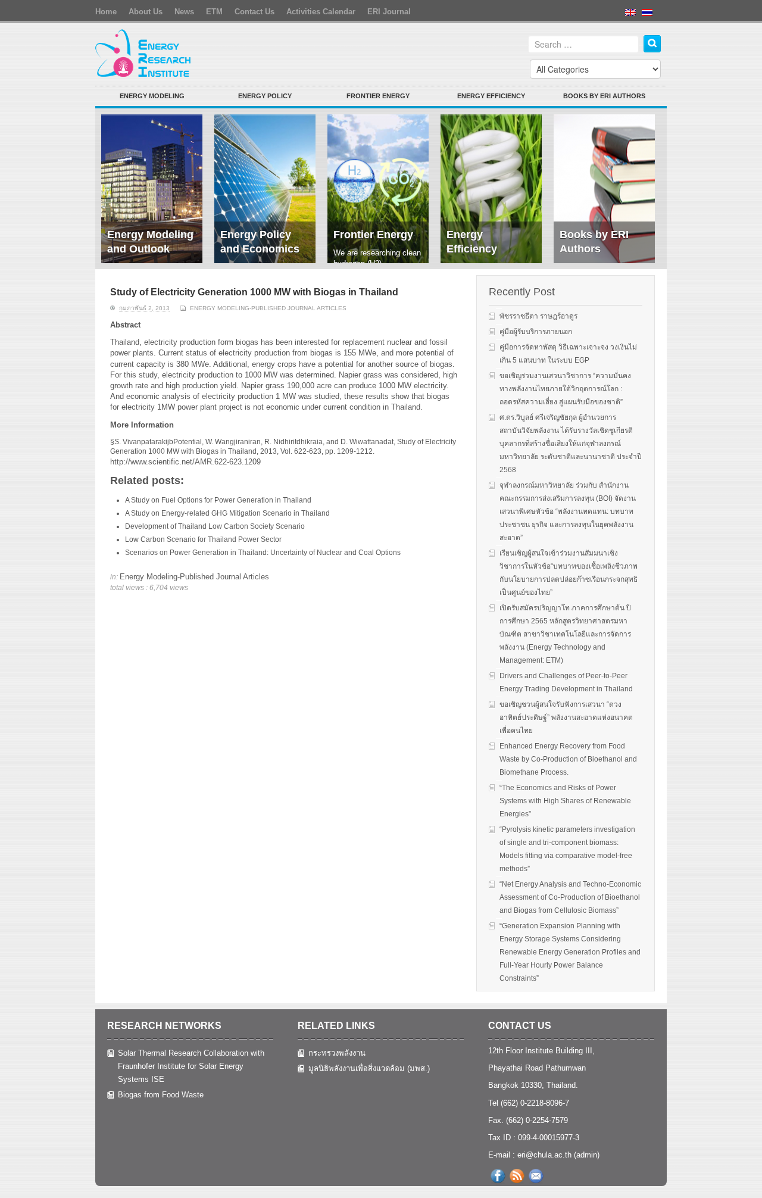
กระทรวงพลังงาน (337, 1053)
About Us (146, 11)
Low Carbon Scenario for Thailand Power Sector (203, 539)
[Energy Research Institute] (143, 52)
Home (106, 11)
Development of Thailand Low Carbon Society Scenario (215, 526)
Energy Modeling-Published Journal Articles (268, 308)
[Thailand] (650, 21)
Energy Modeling (152, 95)
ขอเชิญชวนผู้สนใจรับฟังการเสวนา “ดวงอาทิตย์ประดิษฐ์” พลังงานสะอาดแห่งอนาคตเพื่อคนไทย (566, 717)
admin (586, 1154)
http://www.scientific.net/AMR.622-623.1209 (185, 461)
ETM (214, 11)
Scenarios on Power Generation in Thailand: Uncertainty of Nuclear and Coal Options (263, 552)
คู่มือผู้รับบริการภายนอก (535, 331)
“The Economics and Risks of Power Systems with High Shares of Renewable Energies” (565, 801)
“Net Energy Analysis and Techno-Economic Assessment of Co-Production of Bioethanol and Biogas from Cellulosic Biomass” (570, 897)
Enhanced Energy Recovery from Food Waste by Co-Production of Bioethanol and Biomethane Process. (568, 759)
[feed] (516, 1176)
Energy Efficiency (491, 95)
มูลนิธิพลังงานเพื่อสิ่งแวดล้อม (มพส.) (369, 1068)
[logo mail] (535, 1176)
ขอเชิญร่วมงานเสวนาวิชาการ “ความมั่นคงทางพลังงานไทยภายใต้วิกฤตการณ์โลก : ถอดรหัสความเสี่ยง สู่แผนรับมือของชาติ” (565, 389)
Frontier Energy (378, 95)
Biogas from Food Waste (161, 1094)
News (184, 11)
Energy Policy (265, 95)
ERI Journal (389, 11)
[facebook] (497, 1176)
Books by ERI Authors (604, 95)
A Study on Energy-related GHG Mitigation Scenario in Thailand (227, 513)
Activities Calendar (320, 11)
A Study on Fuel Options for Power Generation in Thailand (218, 500)
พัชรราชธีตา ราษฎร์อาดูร (538, 316)
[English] (633, 21)
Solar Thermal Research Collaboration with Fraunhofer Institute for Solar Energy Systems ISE (191, 1066)
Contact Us (254, 11)
